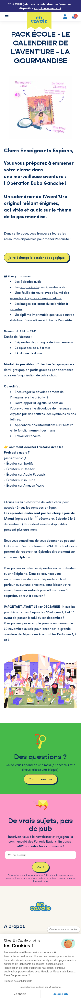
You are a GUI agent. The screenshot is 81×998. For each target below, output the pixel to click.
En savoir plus (40, 880)
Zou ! (40, 867)
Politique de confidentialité (18, 981)
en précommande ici (47, 8)
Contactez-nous (40, 779)
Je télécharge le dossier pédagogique (37, 257)
